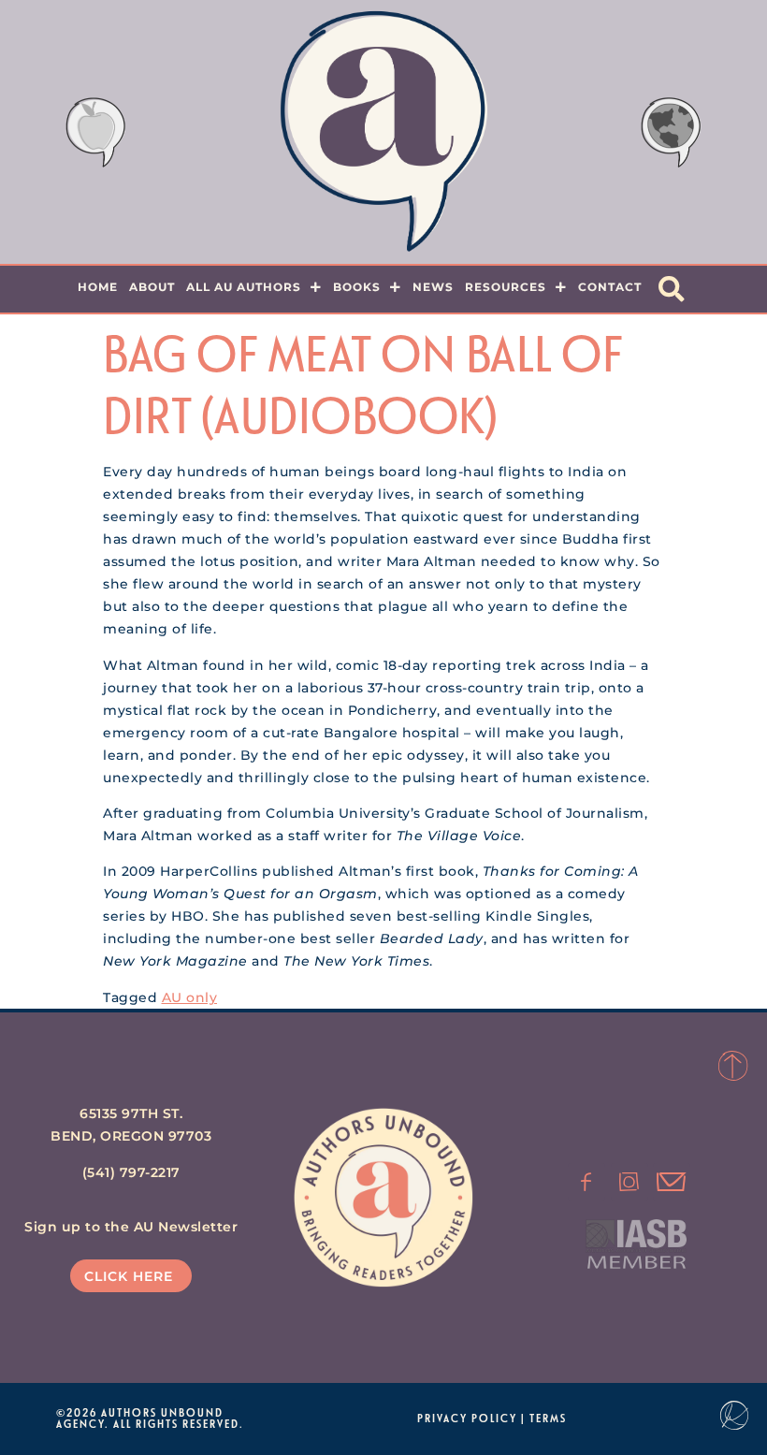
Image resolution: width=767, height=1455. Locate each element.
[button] (671, 289)
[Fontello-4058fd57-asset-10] (671, 1181)
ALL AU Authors (243, 287)
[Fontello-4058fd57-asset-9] (629, 1181)
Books (357, 287)
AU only (190, 997)
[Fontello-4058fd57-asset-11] (586, 1181)
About (152, 287)
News (433, 287)
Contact (610, 287)
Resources (505, 287)
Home (98, 287)
